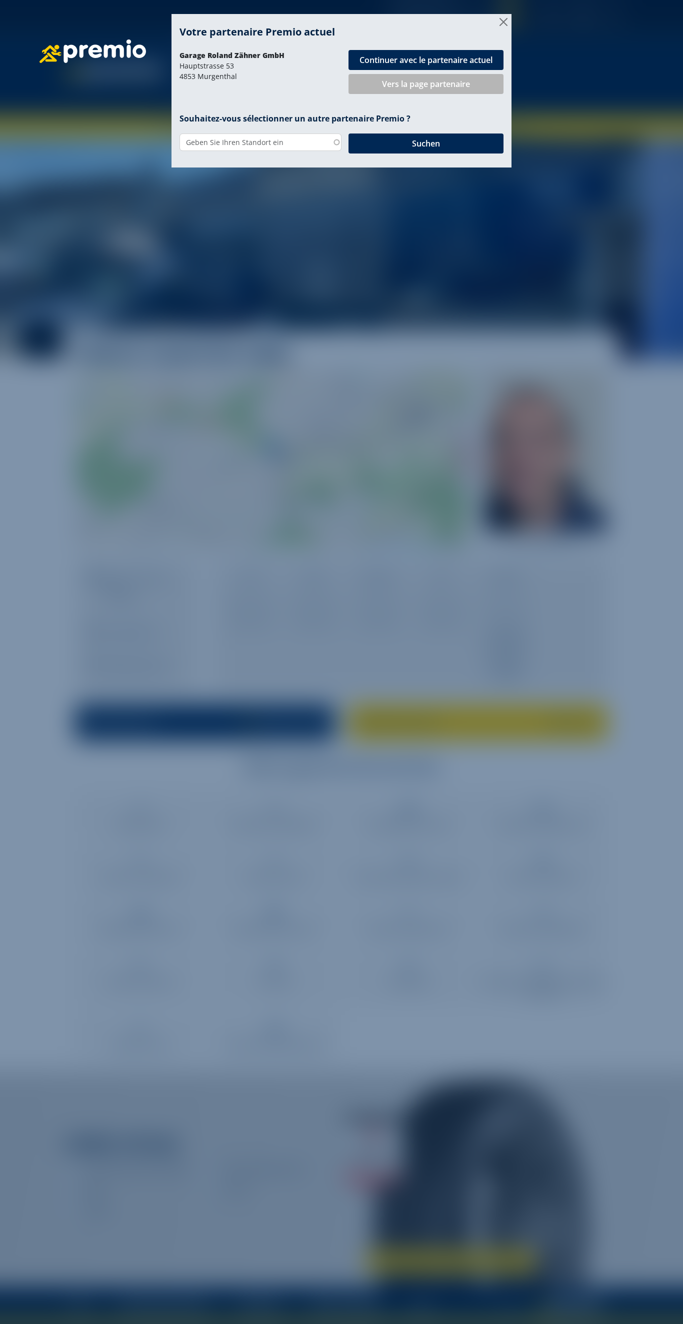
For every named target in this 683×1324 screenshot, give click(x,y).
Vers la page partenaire (426, 84)
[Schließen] (504, 22)
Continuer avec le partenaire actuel (426, 60)
